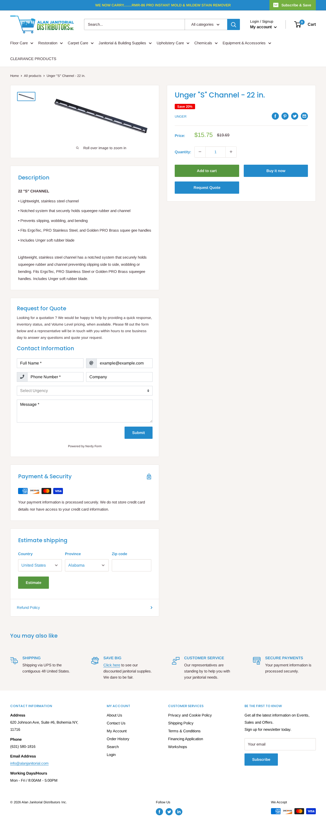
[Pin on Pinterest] (285, 116)
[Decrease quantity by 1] (200, 151)
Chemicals (203, 43)
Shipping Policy (181, 723)
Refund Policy (28, 607)
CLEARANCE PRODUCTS (33, 59)
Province (73, 554)
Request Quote (207, 187)
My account (261, 27)
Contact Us (116, 723)
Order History (118, 739)
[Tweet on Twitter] (294, 116)
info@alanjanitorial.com (29, 763)
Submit (138, 432)
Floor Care (19, 43)
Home (14, 76)
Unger (180, 116)
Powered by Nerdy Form (85, 446)
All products (33, 76)
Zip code (119, 554)
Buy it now (275, 170)
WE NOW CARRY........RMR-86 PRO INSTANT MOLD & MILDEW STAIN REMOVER (163, 5)
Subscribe (261, 759)
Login (111, 754)
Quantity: (183, 151)
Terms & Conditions (184, 731)
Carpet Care (78, 43)
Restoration (47, 43)
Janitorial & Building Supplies (122, 43)
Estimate (33, 582)
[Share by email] (304, 116)
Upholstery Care (170, 43)
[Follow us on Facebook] (159, 811)
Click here (111, 665)
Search (113, 747)
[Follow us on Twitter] (169, 811)
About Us (114, 715)
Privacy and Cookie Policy (190, 715)
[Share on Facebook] (275, 116)
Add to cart (207, 170)
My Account (117, 731)
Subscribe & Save (296, 5)
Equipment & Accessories (244, 43)
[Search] (233, 24)
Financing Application (185, 739)
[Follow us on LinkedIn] (178, 811)
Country (25, 554)
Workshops (177, 747)
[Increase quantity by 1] (231, 151)
